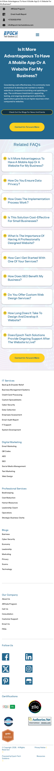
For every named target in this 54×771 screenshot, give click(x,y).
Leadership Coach (10, 508)
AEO (4, 456)
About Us (6, 599)
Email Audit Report (10, 420)
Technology (7, 569)
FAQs (4, 629)
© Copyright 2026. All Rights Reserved (13, 748)
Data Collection (9, 410)
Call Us (5, 609)
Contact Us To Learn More (27, 127)
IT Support (6, 425)
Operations (7, 513)
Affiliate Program (9, 604)
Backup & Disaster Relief (13, 385)
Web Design (7, 476)
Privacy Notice (40, 747)
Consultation (7, 614)
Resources (41, 756)
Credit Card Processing (12, 395)
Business (6, 534)
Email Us (6, 624)
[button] (37, 35)
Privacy (5, 559)
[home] (10, 35)
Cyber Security (8, 405)
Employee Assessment (12, 415)
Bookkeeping (8, 493)
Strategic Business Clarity (13, 518)
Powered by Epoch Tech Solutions (11, 757)
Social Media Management (14, 466)
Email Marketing (9, 446)
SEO (4, 461)
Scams (5, 564)
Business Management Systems (16, 390)
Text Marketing (8, 471)
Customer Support (10, 619)
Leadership (7, 549)
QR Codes (6, 451)
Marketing (6, 554)
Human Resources (10, 503)
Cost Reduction (8, 498)
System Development (11, 430)
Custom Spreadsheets (11, 400)
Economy (6, 544)
